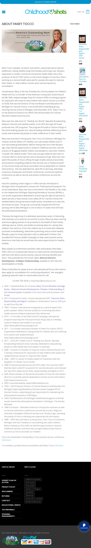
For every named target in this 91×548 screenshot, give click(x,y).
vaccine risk (29, 499)
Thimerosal (29, 495)
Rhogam (37, 489)
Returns (6, 496)
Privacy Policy (8, 487)
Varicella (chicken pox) (33, 502)
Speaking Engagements (8, 515)
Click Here (6, 440)
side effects (29, 492)
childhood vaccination (33, 479)
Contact (6, 500)
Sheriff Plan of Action (9, 481)
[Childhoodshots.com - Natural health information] (46, 11)
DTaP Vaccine (30, 483)
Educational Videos (11, 505)
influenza (29, 489)
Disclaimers (7, 491)
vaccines (39, 499)
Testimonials (8, 509)
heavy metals (30, 486)
